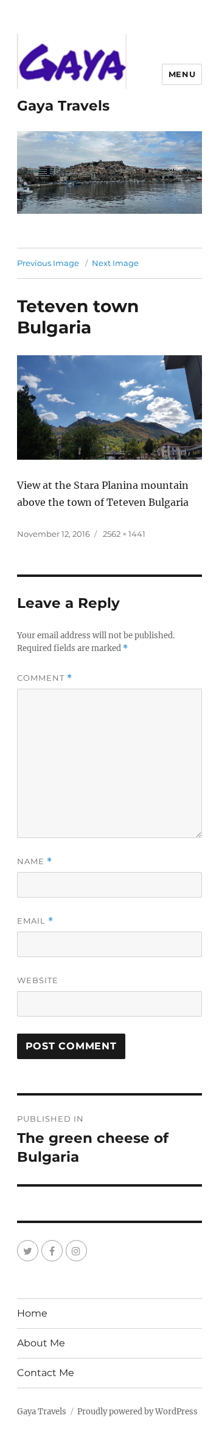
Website (37, 980)
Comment (44, 678)
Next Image (115, 263)
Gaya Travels (63, 105)
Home (32, 1313)
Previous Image (48, 263)
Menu (182, 74)
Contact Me (45, 1373)
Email (35, 921)
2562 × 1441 (124, 534)
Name (34, 861)
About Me (41, 1343)
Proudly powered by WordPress (137, 1411)
